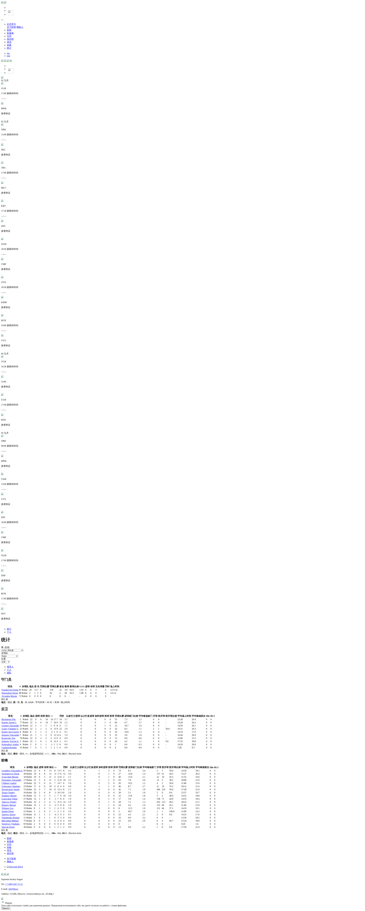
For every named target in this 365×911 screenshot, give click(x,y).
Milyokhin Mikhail (10, 821)
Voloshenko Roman (10, 817)
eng (8, 56)
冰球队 (4, 653)
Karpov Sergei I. (9, 722)
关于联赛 (11, 27)
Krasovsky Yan (8, 738)
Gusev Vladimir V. (10, 729)
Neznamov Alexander (11, 780)
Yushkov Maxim (9, 795)
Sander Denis (8, 811)
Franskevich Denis (10, 690)
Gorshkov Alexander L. (12, 770)
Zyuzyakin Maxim (10, 777)
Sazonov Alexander (10, 735)
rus (8, 53)
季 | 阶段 (5, 647)
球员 (9, 42)
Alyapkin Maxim (9, 696)
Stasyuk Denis (8, 827)
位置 (3, 659)
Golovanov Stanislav (11, 786)
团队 (9, 673)
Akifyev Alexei (8, 814)
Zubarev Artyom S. (10, 741)
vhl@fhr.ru (13, 889)
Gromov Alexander (10, 725)
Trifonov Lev (8, 808)
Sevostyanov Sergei (10, 789)
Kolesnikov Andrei (10, 744)
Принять (5, 908)
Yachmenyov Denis (10, 774)
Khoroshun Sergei (10, 693)
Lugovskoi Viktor (10, 799)
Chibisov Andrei (9, 783)
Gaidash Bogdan (9, 747)
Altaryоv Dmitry (9, 802)
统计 (9, 48)
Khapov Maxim (9, 805)
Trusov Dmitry (8, 792)
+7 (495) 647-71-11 (14, 884)
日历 (9, 36)
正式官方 (11, 24)
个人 (9, 632)
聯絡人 (20, 27)
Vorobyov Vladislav (11, 824)
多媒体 (10, 33)
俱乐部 (10, 39)
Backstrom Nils (9, 719)
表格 (9, 45)
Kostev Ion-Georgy (10, 732)
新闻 (9, 30)
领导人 (10, 667)
